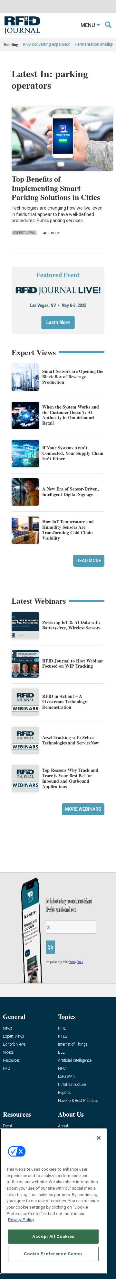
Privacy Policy (21, 1219)
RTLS (62, 1036)
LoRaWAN (66, 1077)
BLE (61, 1052)
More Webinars (83, 809)
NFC (62, 1069)
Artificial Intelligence (75, 1060)
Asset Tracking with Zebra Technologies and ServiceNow (70, 740)
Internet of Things (73, 1044)
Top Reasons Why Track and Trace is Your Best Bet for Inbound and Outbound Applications (70, 778)
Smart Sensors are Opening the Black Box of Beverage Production (72, 376)
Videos (8, 1052)
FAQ (6, 1069)
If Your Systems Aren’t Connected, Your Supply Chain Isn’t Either (72, 453)
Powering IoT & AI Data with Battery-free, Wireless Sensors (71, 625)
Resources (11, 1060)
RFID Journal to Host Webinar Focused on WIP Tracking (72, 663)
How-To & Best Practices (78, 1101)
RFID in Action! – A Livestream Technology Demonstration (64, 701)
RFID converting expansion (47, 44)
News (7, 1028)
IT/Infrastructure (72, 1085)
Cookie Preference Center (53, 1253)
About (63, 1126)
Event (7, 1126)
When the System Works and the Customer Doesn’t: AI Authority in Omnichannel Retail (70, 414)
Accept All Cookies (53, 1236)
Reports (64, 1093)
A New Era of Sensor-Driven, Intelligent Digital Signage (70, 491)
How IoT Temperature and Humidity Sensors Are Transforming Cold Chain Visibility (68, 529)
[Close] (99, 1138)
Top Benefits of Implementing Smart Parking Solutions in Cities (56, 188)
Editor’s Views (14, 1044)
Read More (88, 560)
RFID (62, 1028)
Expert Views (24, 233)
